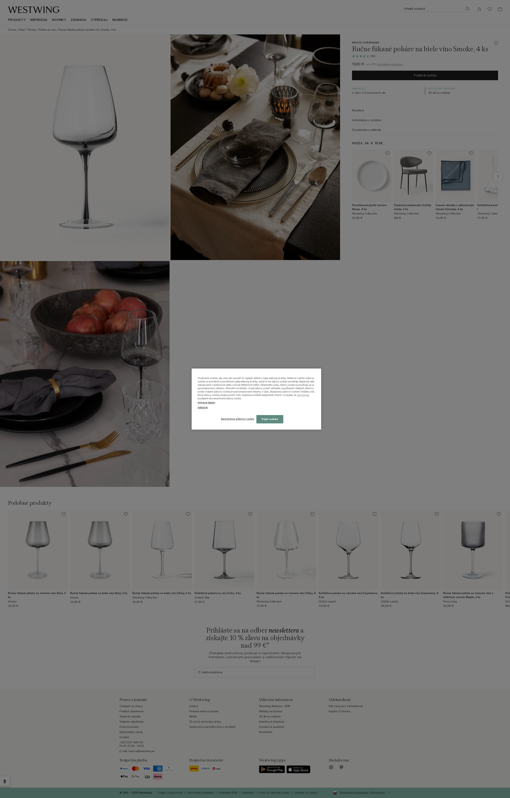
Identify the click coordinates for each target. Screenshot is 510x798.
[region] (256, 399)
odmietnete (303, 395)
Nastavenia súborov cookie (237, 418)
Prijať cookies (270, 419)
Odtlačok (203, 407)
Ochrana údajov (206, 402)
